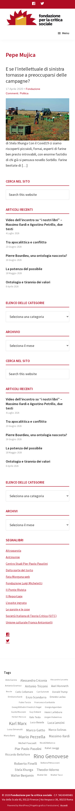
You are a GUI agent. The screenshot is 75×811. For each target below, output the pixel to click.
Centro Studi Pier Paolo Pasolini (27, 563)
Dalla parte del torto (19, 570)
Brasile (9, 691)
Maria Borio (9, 735)
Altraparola (13, 550)
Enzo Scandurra (36, 697)
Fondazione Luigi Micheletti (24, 583)
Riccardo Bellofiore (17, 754)
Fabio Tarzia (25, 702)
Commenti (12, 93)
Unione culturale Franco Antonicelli (29, 622)
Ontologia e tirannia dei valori (28, 282)
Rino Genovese (50, 756)
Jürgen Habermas (53, 717)
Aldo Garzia (11, 680)
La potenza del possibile (24, 269)
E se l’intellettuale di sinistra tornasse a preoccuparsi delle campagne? (36, 75)
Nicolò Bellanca (47, 743)
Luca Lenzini (56, 723)
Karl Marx (18, 723)
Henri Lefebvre (53, 712)
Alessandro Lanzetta (59, 680)
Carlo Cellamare (24, 692)
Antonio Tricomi (36, 686)
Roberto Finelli (25, 763)
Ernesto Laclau (58, 697)
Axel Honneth (59, 686)
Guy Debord (35, 712)
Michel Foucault (27, 743)
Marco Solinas (57, 730)
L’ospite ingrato (16, 603)
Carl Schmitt (43, 691)
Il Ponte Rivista (16, 590)
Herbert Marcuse (19, 717)
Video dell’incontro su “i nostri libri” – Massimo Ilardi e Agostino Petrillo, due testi (34, 224)
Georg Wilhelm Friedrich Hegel (26, 707)
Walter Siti (42, 775)
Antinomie (13, 557)
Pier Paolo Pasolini (28, 749)
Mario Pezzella (31, 736)
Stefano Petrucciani (50, 762)
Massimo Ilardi (59, 736)
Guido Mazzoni (18, 712)
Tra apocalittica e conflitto (26, 242)
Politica (24, 93)
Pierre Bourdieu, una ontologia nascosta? (36, 255)
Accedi (64, 805)
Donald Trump (60, 692)
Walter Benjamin (22, 775)
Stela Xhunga (24, 770)
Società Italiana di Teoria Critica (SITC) (31, 616)
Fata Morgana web (18, 577)
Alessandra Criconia (33, 680)
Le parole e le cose (18, 609)
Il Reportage (14, 596)
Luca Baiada (37, 722)
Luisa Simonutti (15, 729)
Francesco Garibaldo (44, 702)
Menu (65, 33)
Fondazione (33, 88)
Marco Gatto (35, 730)
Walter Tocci (57, 775)
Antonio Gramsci (13, 685)
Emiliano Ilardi (15, 696)
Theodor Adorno (48, 770)
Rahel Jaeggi (52, 748)
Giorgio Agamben (53, 707)
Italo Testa (35, 717)
